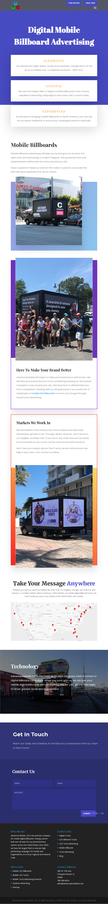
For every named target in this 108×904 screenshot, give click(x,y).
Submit (87, 813)
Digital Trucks (65, 835)
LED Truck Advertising (68, 843)
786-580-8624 (63, 880)
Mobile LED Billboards (22, 871)
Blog (61, 856)
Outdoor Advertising (21, 883)
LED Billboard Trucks (68, 839)
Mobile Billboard (66, 847)
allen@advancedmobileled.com (70, 883)
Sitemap (16, 887)
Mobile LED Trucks (21, 875)
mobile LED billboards (43, 393)
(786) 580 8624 (74, 3)
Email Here (90, 3)
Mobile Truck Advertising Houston (27, 879)
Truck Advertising (66, 852)
